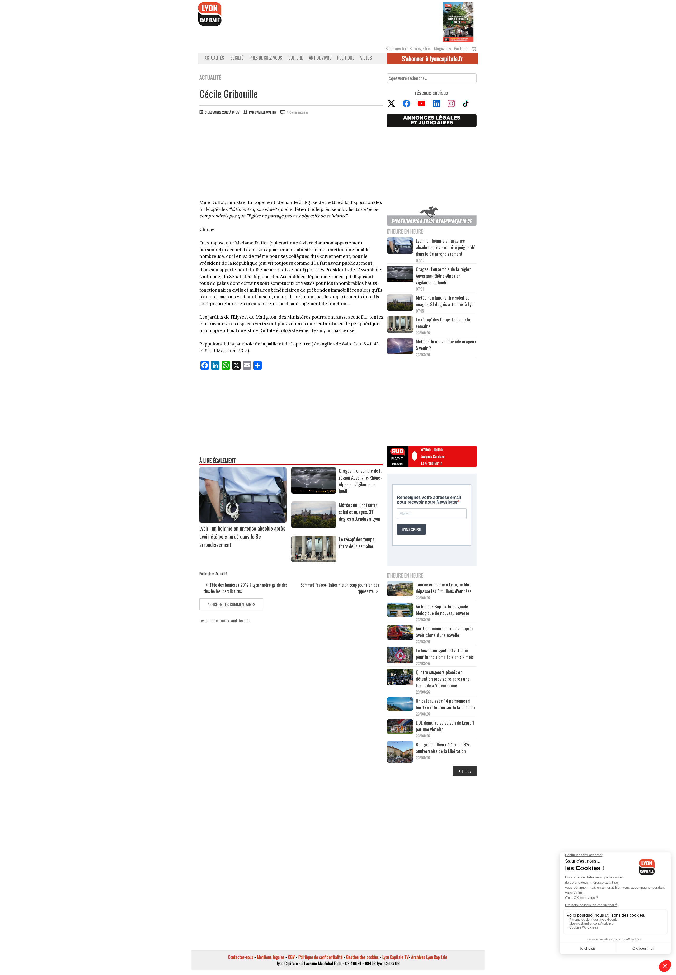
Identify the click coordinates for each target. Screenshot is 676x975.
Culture (295, 58)
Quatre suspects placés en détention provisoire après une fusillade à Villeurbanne (443, 679)
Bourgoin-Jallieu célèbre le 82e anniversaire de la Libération (443, 747)
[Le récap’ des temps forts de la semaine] (313, 560)
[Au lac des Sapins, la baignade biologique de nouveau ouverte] (400, 610)
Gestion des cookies (362, 957)
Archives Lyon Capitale (429, 957)
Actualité (221, 573)
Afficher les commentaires (231, 604)
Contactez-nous (240, 957)
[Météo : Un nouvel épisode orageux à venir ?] (400, 347)
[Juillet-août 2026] (458, 21)
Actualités (214, 58)
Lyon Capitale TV (395, 957)
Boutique (461, 48)
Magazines (442, 48)
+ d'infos (465, 771)
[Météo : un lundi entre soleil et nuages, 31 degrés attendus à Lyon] (313, 526)
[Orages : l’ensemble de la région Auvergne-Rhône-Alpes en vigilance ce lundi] (313, 492)
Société (236, 58)
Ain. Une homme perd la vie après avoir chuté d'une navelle (444, 631)
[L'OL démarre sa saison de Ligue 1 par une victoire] (400, 727)
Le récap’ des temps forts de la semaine (356, 543)
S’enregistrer (420, 48)
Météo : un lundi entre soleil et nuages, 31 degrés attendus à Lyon (360, 511)
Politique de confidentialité (320, 957)
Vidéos (366, 58)
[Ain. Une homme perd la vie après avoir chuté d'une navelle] (400, 633)
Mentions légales (270, 957)
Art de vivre (320, 58)
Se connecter (396, 48)
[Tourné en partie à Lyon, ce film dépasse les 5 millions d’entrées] (400, 589)
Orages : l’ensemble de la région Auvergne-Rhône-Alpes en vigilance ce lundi (360, 481)
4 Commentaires (298, 112)
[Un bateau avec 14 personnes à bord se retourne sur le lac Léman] (400, 704)
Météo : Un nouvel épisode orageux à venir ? (446, 344)
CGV (291, 957)
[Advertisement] (291, 158)
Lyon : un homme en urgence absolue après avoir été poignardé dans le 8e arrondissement (242, 536)
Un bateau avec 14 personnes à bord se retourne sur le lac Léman (446, 704)
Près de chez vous (266, 58)
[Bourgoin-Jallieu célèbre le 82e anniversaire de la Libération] (400, 752)
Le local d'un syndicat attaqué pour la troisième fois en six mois (445, 653)
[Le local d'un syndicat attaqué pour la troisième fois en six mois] (400, 656)
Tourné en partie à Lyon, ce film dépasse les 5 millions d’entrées (443, 587)
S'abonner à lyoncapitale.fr (432, 58)
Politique (345, 58)
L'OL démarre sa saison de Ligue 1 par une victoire (445, 725)
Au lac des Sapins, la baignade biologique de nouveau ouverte (442, 609)
